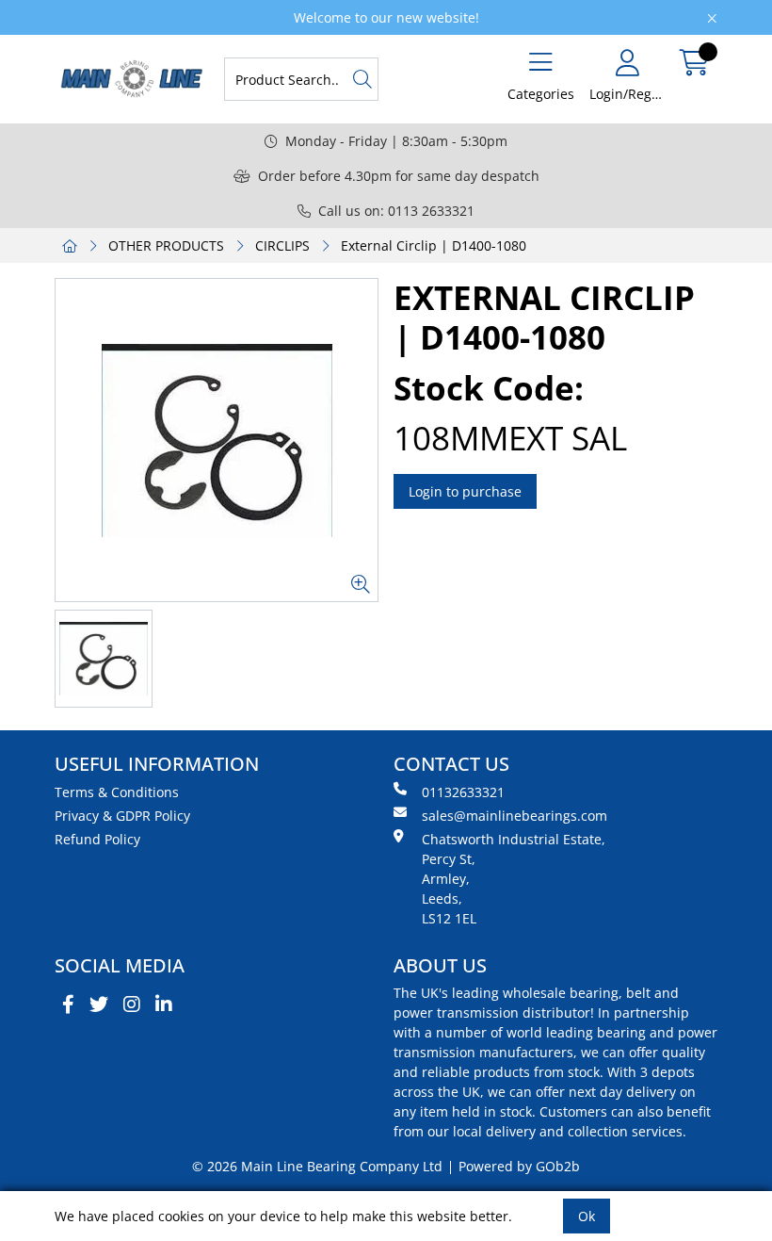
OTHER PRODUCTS (166, 245)
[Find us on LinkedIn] (164, 1004)
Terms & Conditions (117, 792)
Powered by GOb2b (519, 1166)
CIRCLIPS (282, 245)
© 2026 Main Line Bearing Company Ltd (317, 1166)
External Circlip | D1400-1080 (433, 245)
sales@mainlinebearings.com (514, 816)
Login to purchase (465, 491)
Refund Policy (97, 839)
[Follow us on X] (99, 1004)
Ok (586, 1216)
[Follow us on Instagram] (132, 1004)
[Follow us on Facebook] (68, 1004)
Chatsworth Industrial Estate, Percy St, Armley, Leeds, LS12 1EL (513, 878)
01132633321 (463, 792)
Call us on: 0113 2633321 (396, 211)
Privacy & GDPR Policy (122, 816)
